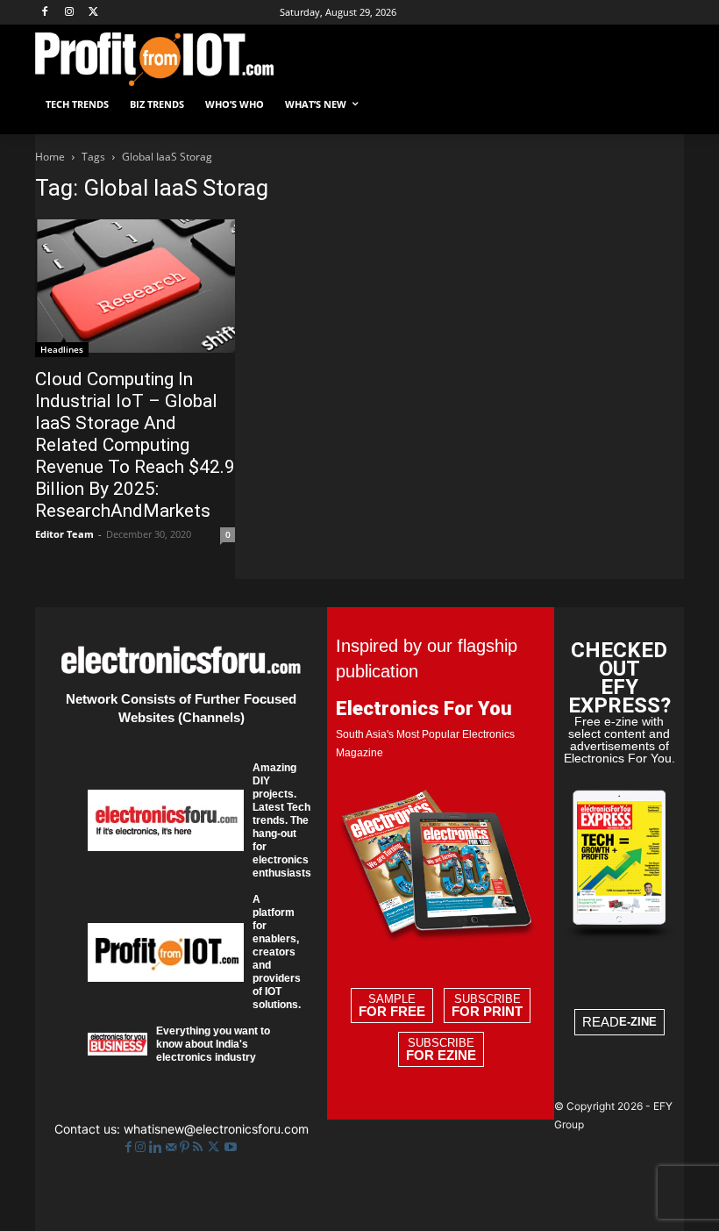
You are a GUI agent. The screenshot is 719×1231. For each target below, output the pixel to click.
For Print (487, 1012)
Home (50, 156)
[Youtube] (230, 1147)
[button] (663, 104)
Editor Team (64, 533)
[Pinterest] (186, 1147)
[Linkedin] (157, 1147)
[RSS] (199, 1147)
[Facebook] (45, 13)
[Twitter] (215, 1147)
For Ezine (441, 1055)
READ (619, 1021)
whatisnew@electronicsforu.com (216, 1128)
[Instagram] (70, 13)
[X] (94, 13)
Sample (392, 1005)
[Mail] (173, 1147)
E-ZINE (638, 1021)
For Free (392, 1012)
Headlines (61, 349)
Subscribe (487, 1005)
